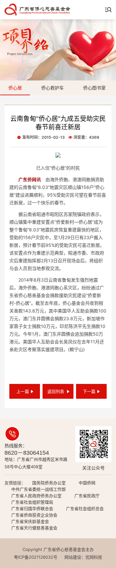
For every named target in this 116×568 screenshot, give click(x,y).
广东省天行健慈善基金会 (34, 527)
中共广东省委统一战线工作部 (38, 489)
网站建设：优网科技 (83, 557)
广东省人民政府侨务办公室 (36, 495)
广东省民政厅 (87, 495)
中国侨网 (87, 482)
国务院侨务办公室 (49, 482)
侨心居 (15, 87)
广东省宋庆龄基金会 (30, 521)
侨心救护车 (52, 87)
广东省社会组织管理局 (32, 502)
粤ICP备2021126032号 (35, 557)
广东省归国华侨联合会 (32, 508)
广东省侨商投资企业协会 (34, 514)
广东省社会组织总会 (85, 508)
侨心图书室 (94, 87)
